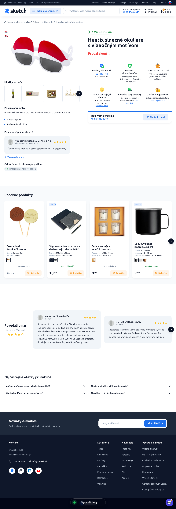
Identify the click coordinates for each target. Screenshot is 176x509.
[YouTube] (38, 470)
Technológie (133, 3)
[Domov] (15, 11)
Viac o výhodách (158, 100)
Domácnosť (102, 478)
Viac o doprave (133, 101)
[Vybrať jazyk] (170, 3)
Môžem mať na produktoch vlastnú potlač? (28, 386)
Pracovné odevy (105, 472)
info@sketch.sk (39, 461)
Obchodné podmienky (153, 460)
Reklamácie (147, 472)
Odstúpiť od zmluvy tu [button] (153, 489)
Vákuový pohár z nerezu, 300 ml (143, 245)
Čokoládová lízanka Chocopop (17, 248)
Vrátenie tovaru (150, 478)
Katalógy (122, 3)
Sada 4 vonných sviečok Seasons (101, 248)
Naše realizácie (102, 106)
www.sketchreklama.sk (20, 454)
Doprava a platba (150, 466)
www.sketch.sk (16, 450)
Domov (10, 22)
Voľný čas (101, 483)
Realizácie (145, 3)
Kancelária (102, 466)
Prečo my (94, 3)
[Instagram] (21, 470)
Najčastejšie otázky (151, 454)
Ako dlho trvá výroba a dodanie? (108, 393)
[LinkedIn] (29, 470)
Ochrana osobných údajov (154, 483)
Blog (154, 3)
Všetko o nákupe (108, 3)
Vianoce (19, 22)
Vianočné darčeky (33, 22)
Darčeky (101, 460)
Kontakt (163, 3)
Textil (100, 448)
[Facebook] (12, 470)
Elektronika (102, 454)
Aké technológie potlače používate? (24, 393)
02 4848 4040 (102, 74)
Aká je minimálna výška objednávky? (109, 386)
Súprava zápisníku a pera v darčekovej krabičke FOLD (64, 248)
